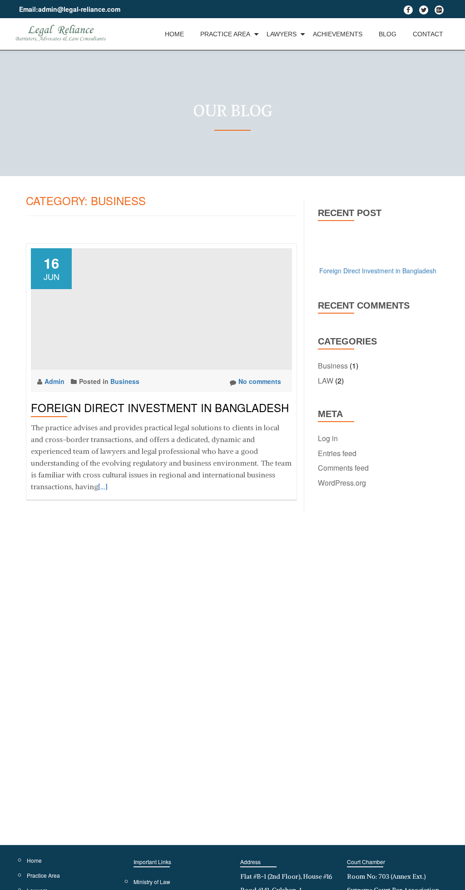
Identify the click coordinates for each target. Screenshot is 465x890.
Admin (55, 381)
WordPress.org (342, 482)
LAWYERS (282, 34)
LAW (325, 380)
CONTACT (428, 34)
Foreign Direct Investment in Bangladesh (160, 407)
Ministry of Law (152, 881)
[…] (103, 486)
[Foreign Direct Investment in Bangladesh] (161, 308)
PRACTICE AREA (225, 34)
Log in (328, 438)
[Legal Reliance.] (62, 34)
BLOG (387, 34)
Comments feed (343, 467)
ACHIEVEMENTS (337, 34)
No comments (259, 381)
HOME (174, 34)
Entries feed (337, 453)
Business (124, 381)
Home (34, 860)
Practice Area (43, 875)
